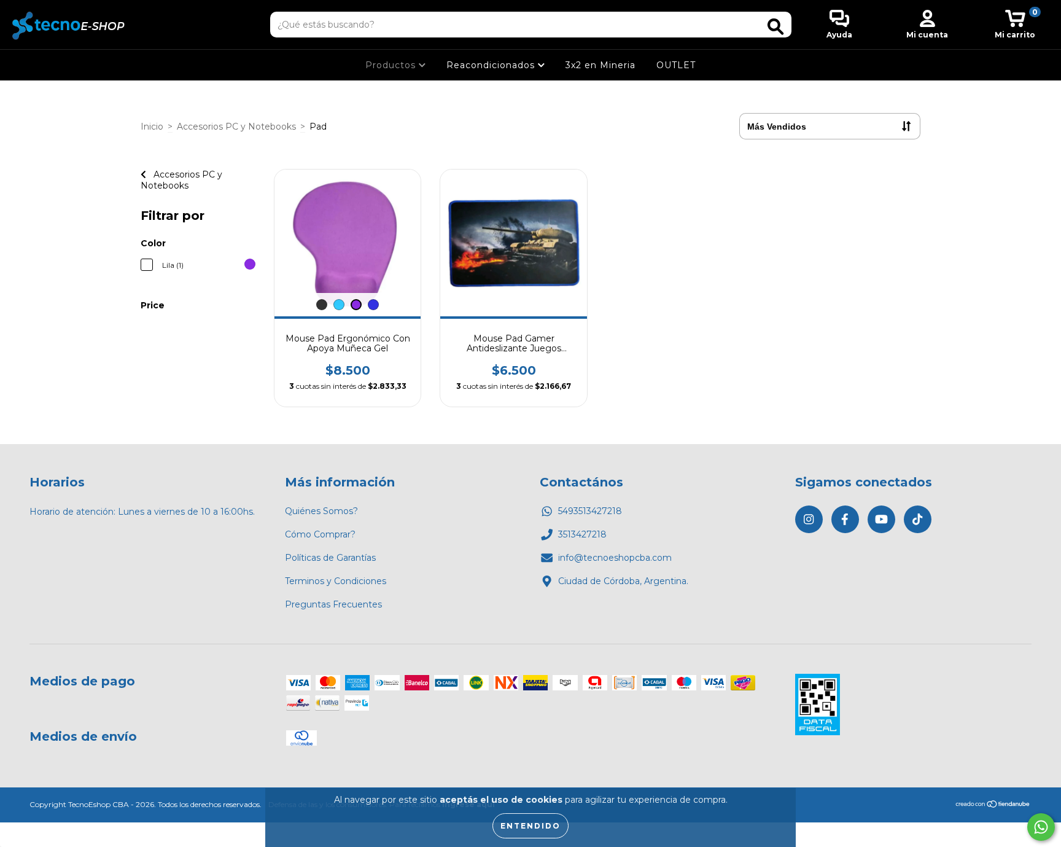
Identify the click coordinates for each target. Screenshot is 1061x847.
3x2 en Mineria (600, 65)
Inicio (152, 126)
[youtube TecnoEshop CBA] (881, 519)
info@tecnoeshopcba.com (615, 557)
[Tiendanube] (993, 805)
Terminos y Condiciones (335, 581)
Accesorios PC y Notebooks (236, 126)
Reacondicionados (492, 65)
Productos (392, 65)
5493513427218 (590, 511)
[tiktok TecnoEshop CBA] (917, 519)
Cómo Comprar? (320, 534)
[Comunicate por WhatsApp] (1041, 827)
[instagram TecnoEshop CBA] (809, 519)
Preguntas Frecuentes (333, 604)
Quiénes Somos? (321, 511)
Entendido (530, 825)
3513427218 (582, 534)
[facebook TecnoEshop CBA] (845, 519)
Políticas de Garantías (330, 557)
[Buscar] (775, 26)
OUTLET (676, 65)
